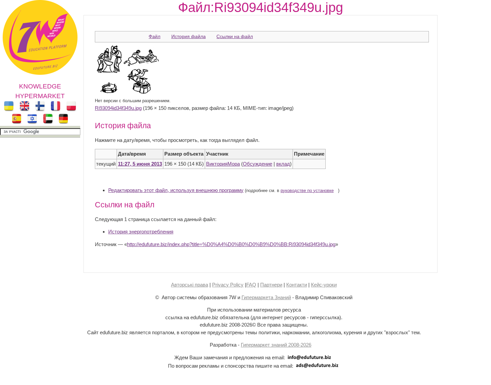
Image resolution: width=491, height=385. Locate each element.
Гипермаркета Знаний (266, 297)
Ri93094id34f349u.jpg (118, 108)
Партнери (271, 284)
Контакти (296, 284)
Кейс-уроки (324, 284)
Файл (154, 36)
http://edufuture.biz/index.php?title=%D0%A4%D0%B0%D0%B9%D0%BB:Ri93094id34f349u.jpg (231, 244)
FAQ (251, 284)
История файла (188, 36)
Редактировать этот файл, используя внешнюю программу (175, 190)
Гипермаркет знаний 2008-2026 (276, 345)
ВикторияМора (223, 164)
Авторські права (189, 284)
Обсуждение (257, 164)
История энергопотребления (140, 231)
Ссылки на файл (234, 36)
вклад (283, 164)
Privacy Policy (227, 284)
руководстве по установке (307, 190)
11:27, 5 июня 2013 (140, 164)
